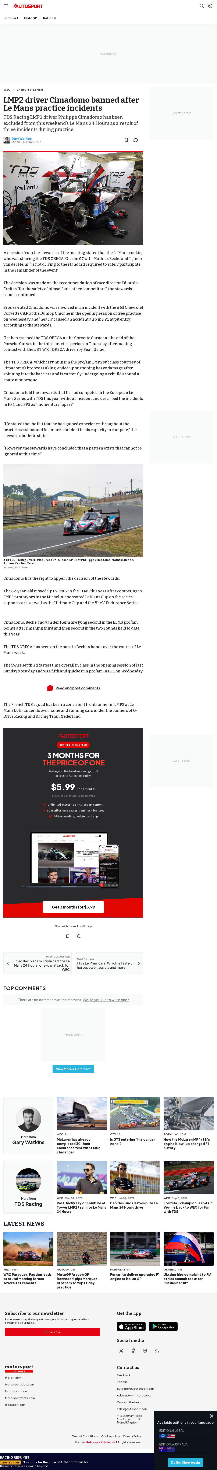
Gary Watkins (21, 138)
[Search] (202, 6)
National (49, 18)
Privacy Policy (132, 1436)
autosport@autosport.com (135, 1388)
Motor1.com (13, 1377)
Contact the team (129, 1402)
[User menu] (210, 6)
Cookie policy (110, 1436)
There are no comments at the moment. (73, 999)
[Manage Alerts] (79, 936)
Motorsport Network (100, 1442)
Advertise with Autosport (134, 1395)
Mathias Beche (106, 258)
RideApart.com (15, 1404)
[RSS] (157, 1350)
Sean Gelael (94, 349)
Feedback (124, 1375)
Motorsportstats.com (20, 1398)
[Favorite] (126, 140)
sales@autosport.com (132, 1409)
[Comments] (137, 140)
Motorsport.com (16, 1391)
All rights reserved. (128, 1442)
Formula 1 (10, 18)
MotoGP (30, 18)
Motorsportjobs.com (19, 1384)
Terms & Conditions (85, 1436)
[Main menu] (6, 6)
